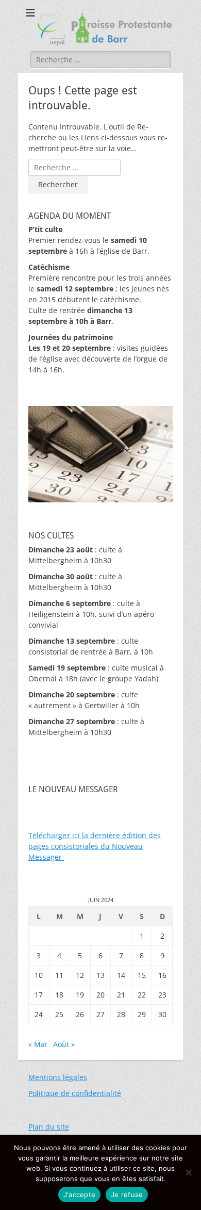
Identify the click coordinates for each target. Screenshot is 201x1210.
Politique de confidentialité (74, 1093)
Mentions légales (57, 1077)
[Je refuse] (188, 1172)
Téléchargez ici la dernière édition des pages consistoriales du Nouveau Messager (94, 846)
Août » (64, 1044)
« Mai (37, 1044)
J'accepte (79, 1194)
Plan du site (48, 1127)
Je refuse (127, 1194)
